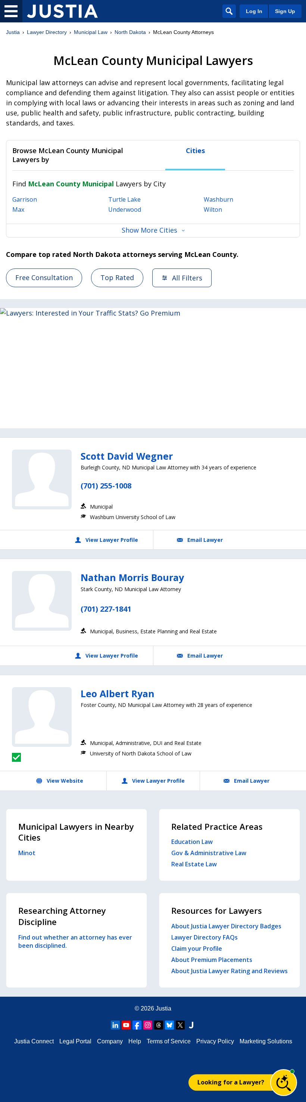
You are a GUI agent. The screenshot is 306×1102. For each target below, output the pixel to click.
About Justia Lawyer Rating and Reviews (229, 971)
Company (110, 1041)
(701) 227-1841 (106, 609)
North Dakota (130, 32)
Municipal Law (90, 32)
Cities (195, 150)
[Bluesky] (169, 1025)
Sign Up (285, 11)
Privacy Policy (215, 1041)
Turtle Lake (124, 199)
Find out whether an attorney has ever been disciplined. (75, 941)
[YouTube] (126, 1025)
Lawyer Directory (47, 32)
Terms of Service (169, 1041)
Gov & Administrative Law (208, 853)
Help (134, 1041)
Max (18, 209)
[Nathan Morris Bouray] (42, 601)
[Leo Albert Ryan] (42, 717)
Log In (254, 11)
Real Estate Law (194, 864)
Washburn (218, 199)
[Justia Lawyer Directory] (62, 11)
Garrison (24, 199)
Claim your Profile (196, 948)
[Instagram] (147, 1025)
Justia (13, 32)
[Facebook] (136, 1025)
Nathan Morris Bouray (132, 577)
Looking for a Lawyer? (230, 1082)
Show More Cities (149, 230)
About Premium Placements (211, 960)
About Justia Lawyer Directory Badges (226, 926)
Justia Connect (34, 1041)
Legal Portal (75, 1041)
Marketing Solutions (266, 1041)
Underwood (124, 209)
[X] (180, 1025)
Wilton (213, 209)
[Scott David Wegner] (42, 479)
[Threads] (158, 1025)
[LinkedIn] (115, 1025)
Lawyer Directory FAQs (204, 937)
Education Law (192, 842)
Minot (26, 853)
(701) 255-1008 (106, 486)
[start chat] (283, 1082)
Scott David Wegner (127, 456)
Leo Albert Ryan (117, 693)
